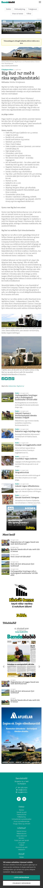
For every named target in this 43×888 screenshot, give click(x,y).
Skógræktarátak (22, 472)
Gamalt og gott (21, 812)
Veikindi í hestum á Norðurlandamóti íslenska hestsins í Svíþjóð (26, 415)
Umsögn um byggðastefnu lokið (28, 445)
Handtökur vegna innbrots (26, 459)
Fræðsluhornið (21, 814)
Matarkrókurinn (21, 833)
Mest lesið (8, 534)
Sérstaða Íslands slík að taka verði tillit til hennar (25, 550)
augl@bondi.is (22, 792)
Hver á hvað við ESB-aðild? (20, 557)
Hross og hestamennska (21, 821)
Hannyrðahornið (21, 836)
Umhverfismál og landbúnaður (21, 819)
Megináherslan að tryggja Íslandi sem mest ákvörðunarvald (24, 543)
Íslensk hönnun (21, 831)
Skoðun (21, 810)
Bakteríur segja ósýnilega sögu (27, 431)
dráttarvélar (12, 386)
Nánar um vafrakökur (17, 872)
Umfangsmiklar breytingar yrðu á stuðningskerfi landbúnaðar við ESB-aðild (26, 397)
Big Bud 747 (20, 386)
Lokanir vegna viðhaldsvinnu (27, 486)
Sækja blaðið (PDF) (21, 632)
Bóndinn (21, 838)
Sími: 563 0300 (22, 787)
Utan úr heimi (17, 14)
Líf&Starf (21, 828)
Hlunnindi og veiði (21, 847)
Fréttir (8, 9)
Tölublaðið (9, 623)
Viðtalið (21, 845)
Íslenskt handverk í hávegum (27, 497)
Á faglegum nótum (7, 69)
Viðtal (28, 14)
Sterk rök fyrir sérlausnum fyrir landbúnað (22, 565)
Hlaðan (21, 857)
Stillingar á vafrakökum (21, 883)
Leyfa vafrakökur (21, 877)
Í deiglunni (32, 9)
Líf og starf (21, 843)
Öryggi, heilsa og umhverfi (21, 824)
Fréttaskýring (19, 9)
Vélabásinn (21, 849)
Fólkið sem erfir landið (21, 840)
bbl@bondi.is (22, 790)
